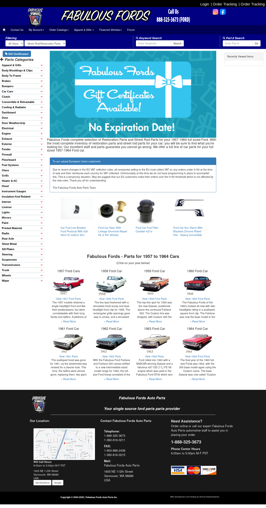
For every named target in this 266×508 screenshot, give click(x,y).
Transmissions (11, 264)
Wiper (5, 280)
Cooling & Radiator (14, 107)
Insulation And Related (16, 196)
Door (5, 117)
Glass (5, 170)
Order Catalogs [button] (58, 30)
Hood (5, 186)
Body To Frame (11, 75)
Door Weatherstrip (13, 123)
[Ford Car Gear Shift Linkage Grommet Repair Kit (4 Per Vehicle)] (114, 211)
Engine (6, 133)
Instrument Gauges (14, 191)
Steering (7, 254)
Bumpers (7, 86)
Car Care (7, 91)
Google (57, 482)
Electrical (8, 128)
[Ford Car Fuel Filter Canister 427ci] (152, 211)
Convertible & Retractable (18, 101)
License (7, 207)
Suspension (9, 259)
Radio (5, 233)
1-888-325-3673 (114, 435)
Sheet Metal (9, 243)
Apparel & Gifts (11, 65)
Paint (5, 222)
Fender (6, 149)
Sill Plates (8, 249)
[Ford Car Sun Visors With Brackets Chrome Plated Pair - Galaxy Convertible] (189, 207)
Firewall (7, 154)
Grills (5, 175)
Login (204, 4)
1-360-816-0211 (114, 440)
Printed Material (12, 228)
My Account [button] (35, 30)
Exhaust (7, 138)
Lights (6, 212)
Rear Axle (8, 238)
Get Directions (42, 482)
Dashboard (9, 112)
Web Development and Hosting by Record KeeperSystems (194, 496)
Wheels (6, 275)
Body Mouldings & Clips (17, 70)
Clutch (6, 96)
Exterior (7, 144)
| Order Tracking (252, 4)
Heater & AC (9, 180)
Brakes (6, 80)
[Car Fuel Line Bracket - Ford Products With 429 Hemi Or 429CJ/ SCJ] (77, 208)
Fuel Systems (10, 165)
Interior (6, 201)
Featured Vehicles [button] (109, 30)
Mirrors (6, 217)
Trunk (5, 270)
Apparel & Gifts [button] (83, 30)
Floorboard (9, 159)
